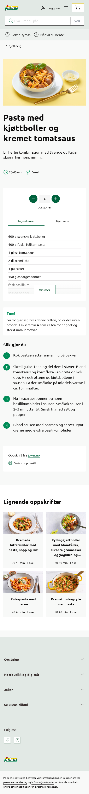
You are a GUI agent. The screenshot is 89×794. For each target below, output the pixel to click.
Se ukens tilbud (16, 704)
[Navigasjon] (65, 7)
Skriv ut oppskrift (25, 463)
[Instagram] (17, 740)
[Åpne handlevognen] (78, 7)
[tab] (26, 221)
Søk (77, 21)
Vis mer (44, 290)
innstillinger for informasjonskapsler (36, 786)
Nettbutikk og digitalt (21, 674)
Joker (8, 689)
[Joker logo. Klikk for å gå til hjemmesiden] (11, 8)
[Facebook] (7, 740)
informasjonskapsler (42, 782)
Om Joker (11, 659)
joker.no (34, 455)
